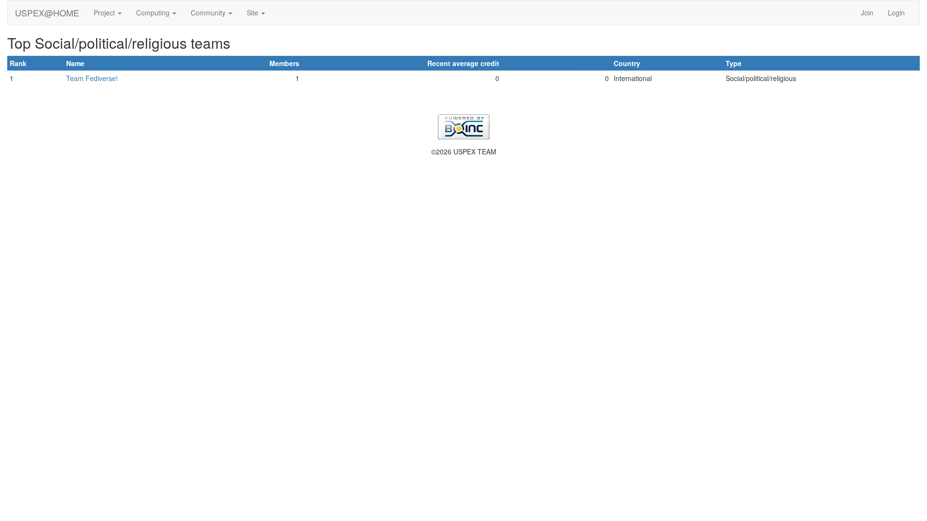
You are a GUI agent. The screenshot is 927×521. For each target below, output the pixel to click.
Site (253, 12)
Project (105, 12)
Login (896, 12)
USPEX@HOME (47, 12)
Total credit (590, 63)
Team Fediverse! (92, 78)
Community (209, 12)
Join (867, 12)
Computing (153, 12)
